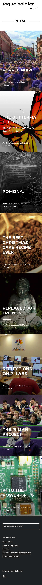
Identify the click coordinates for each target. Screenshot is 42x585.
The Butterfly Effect (10, 545)
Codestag (18, 571)
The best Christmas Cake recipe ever (17, 552)
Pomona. (6, 549)
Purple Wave (7, 542)
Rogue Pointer (18, 4)
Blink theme (7, 571)
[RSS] (4, 576)
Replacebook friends (10, 556)
